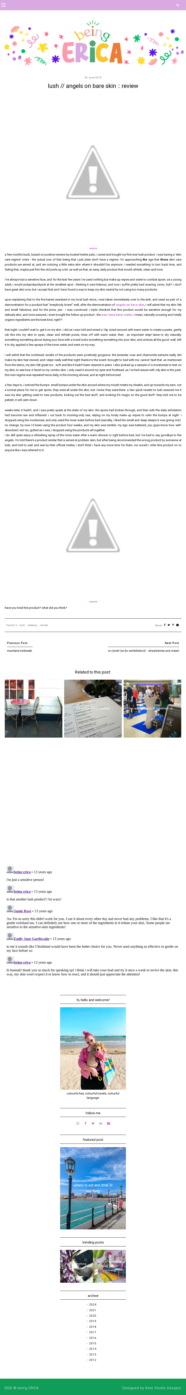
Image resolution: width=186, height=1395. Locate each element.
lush (22, 625)
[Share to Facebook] (165, 625)
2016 (92, 1338)
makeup (32, 625)
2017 (92, 1332)
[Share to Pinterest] (173, 625)
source (93, 248)
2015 (92, 1343)
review (44, 625)
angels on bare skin (130, 304)
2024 (92, 1304)
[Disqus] (93, 803)
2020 (92, 1315)
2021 (92, 1310)
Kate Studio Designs (163, 1388)
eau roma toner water (116, 314)
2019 (92, 1321)
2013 (92, 1354)
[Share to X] (169, 625)
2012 (92, 1360)
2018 (92, 1326)
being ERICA (28, 1388)
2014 (92, 1348)
